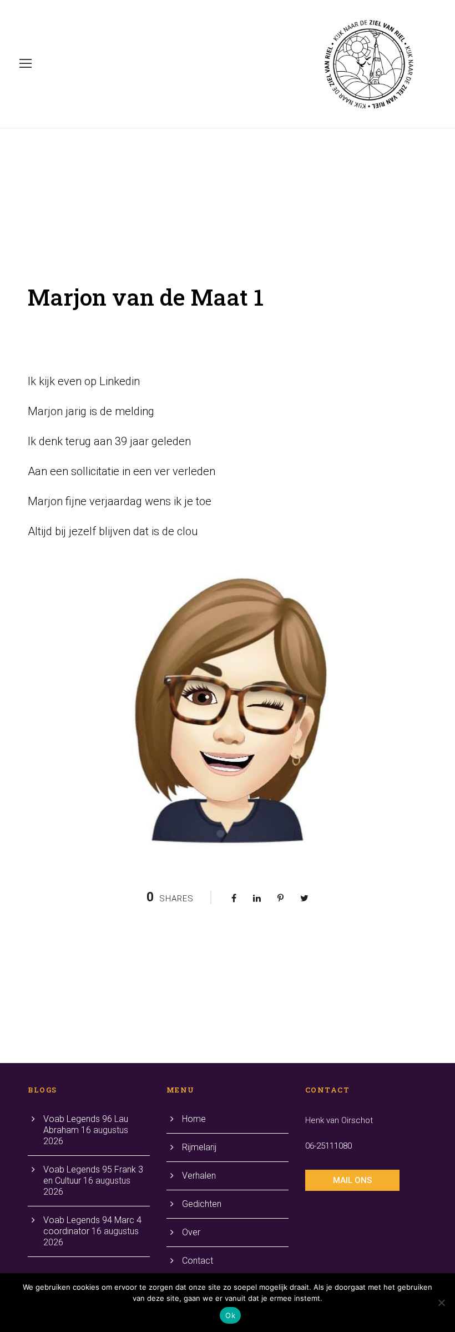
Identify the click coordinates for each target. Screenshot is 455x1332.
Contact (197, 1260)
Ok (230, 1315)
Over (191, 1232)
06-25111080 (328, 1146)
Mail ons (352, 1180)
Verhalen (199, 1175)
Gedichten (201, 1204)
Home (194, 1119)
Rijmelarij (199, 1147)
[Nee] (441, 1302)
